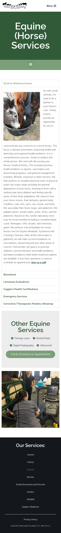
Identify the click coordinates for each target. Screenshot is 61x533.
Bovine (30, 477)
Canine (30, 454)
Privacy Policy (30, 519)
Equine (30, 469)
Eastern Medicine (30, 507)
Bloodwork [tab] (9, 274)
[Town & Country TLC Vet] (15, 5)
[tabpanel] (30, 179)
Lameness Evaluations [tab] (16, 281)
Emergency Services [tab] (15, 296)
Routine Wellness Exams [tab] (17, 83)
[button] (30, 64)
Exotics (30, 492)
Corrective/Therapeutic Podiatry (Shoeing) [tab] (28, 303)
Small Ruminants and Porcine (30, 484)
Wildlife (30, 499)
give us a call (38, 262)
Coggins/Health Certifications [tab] (20, 289)
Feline (30, 462)
